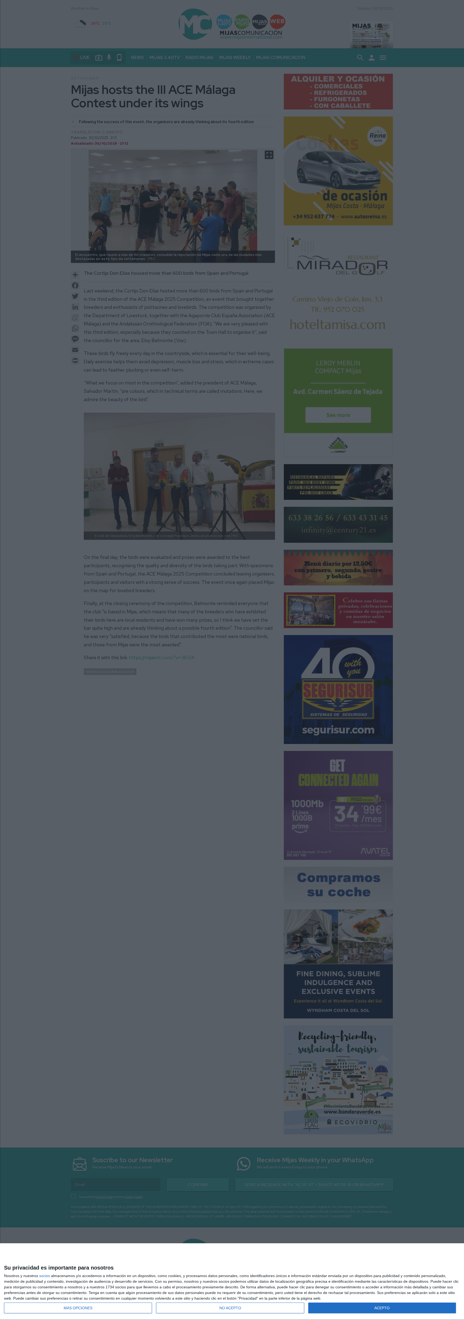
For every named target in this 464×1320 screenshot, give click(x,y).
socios (44, 1276)
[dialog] (232, 1282)
